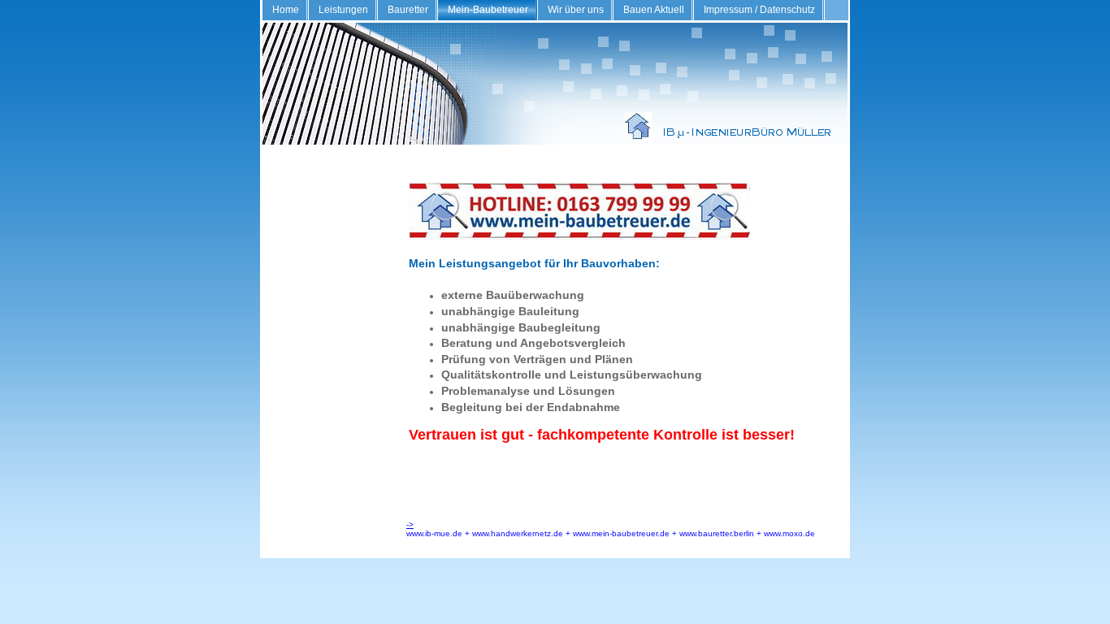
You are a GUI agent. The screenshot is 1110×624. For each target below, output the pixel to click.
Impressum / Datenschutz (759, 9)
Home (285, 9)
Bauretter (408, 9)
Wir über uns (576, 9)
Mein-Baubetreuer (488, 9)
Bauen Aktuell (653, 9)
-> (410, 524)
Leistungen (343, 9)
